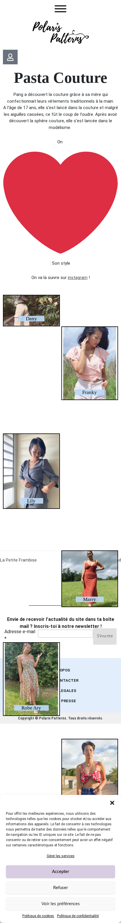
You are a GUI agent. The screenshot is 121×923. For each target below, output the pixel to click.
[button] (112, 802)
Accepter (60, 871)
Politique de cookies (38, 916)
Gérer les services (61, 856)
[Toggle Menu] (60, 8)
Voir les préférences (60, 904)
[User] (10, 57)
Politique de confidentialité (78, 916)
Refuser (60, 888)
